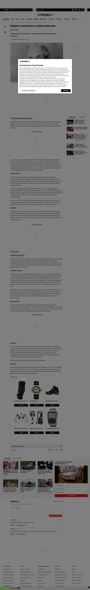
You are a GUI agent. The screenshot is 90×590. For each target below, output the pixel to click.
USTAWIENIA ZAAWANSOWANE (28, 90)
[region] (45, 76)
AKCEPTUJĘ (65, 90)
